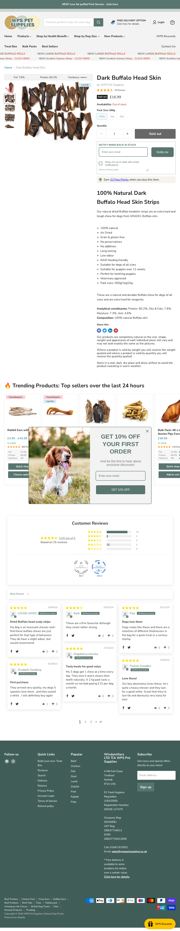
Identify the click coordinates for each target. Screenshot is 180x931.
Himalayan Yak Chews (15, 906)
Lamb (74, 781)
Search (42, 775)
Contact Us (168, 46)
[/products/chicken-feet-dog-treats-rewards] (60, 412)
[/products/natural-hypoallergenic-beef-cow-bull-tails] (135, 412)
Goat (73, 776)
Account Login (46, 796)
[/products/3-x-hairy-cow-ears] (97, 412)
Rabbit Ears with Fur (20, 430)
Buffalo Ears (59, 899)
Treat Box (10, 46)
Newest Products (13, 910)
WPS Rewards (166, 36)
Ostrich (75, 786)
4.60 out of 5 (67, 538)
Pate (73, 802)
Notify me (162, 152)
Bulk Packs (29, 46)
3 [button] (91, 722)
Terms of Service (47, 801)
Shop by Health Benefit (51, 36)
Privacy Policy (46, 790)
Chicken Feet (28, 899)
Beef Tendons (11, 902)
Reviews (43, 770)
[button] (95, 532)
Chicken (75, 766)
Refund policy (46, 806)
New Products (113, 36)
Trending (30, 910)
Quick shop (22, 466)
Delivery (42, 780)
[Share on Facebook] (99, 330)
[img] (18, 608)
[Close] (147, 431)
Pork (73, 791)
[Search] (98, 22)
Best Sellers (50, 46)
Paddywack (51, 902)
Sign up (145, 787)
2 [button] (85, 722)
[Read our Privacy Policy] (147, 170)
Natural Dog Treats (54, 913)
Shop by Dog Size (86, 36)
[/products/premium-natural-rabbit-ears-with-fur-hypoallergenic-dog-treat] (22, 412)
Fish (73, 771)
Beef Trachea (11, 899)
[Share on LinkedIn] (110, 330)
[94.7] (81, 567)
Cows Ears (44, 899)
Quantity (102, 125)
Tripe (38, 902)
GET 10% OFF (120, 489)
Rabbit (75, 796)
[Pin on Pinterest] (116, 330)
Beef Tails (27, 902)
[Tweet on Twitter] (104, 330)
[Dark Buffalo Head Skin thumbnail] (9, 87)
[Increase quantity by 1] (127, 134)
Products (23, 36)
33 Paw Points (119, 180)
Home (8, 36)
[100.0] (99, 567)
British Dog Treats (40, 906)
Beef (73, 761)
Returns (42, 785)
